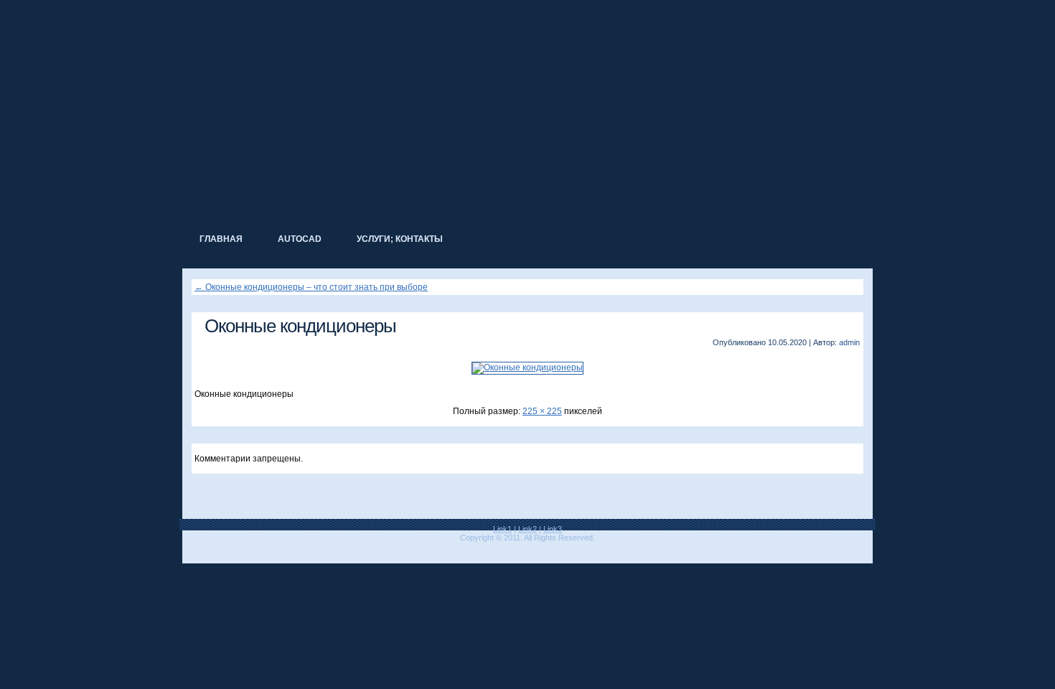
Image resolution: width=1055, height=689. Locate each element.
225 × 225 (542, 411)
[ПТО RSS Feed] (192, 549)
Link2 (527, 529)
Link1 (502, 529)
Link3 (552, 529)
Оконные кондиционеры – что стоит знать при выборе (311, 287)
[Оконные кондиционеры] (527, 367)
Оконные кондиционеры (300, 326)
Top (1020, 654)
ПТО (311, 106)
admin (849, 342)
